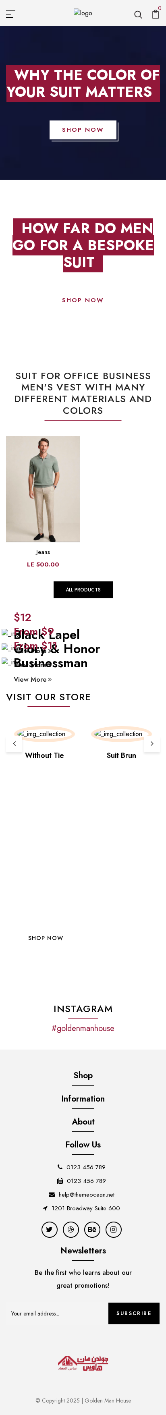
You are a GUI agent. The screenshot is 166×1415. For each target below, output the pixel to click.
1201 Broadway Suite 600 (86, 1208)
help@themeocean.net (86, 1194)
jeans (43, 552)
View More (30, 679)
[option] (44, 743)
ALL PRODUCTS (83, 589)
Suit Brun (121, 755)
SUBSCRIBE (133, 1313)
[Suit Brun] (121, 734)
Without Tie (44, 755)
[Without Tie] (44, 734)
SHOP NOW (83, 129)
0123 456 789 (86, 1167)
